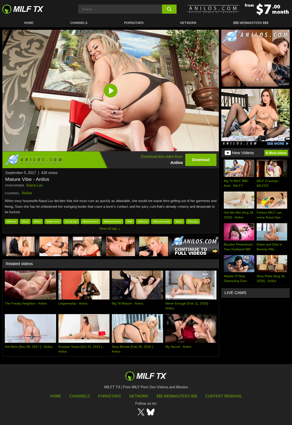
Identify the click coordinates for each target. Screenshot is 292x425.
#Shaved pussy (161, 221)
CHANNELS (78, 23)
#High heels (53, 221)
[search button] (169, 9)
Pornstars (133, 23)
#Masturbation (90, 221)
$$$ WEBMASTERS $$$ (250, 23)
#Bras (25, 221)
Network (188, 23)
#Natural (142, 221)
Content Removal (223, 396)
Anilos (27, 193)
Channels (79, 396)
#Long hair (71, 221)
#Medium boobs (112, 221)
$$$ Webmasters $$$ (176, 396)
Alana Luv (34, 185)
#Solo (179, 221)
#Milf (129, 221)
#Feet (37, 221)
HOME (29, 23)
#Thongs (193, 221)
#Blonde (11, 221)
